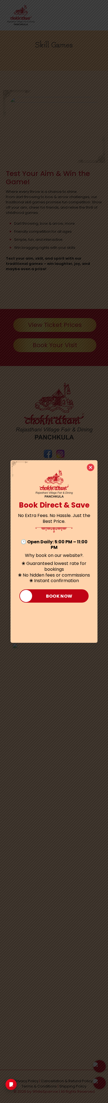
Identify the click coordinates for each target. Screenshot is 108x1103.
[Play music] (11, 1084)
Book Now (59, 596)
